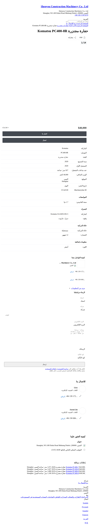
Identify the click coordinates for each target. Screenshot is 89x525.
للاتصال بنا (82, 483)
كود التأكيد (81, 358)
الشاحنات (50, 497)
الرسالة (82, 349)
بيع (87, 483)
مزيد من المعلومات (78, 288)
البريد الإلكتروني (79, 325)
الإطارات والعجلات (74, 497)
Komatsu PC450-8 (72, 469)
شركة (83, 310)
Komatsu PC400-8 (72, 471)
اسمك (83, 301)
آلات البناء (84, 497)
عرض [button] (72, 271)
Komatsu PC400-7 (72, 467)
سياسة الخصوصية (62, 369)
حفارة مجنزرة (63, 157)
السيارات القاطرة (60, 497)
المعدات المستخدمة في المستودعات (34, 497)
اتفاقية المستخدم (50, 369)
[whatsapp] (79, 275)
